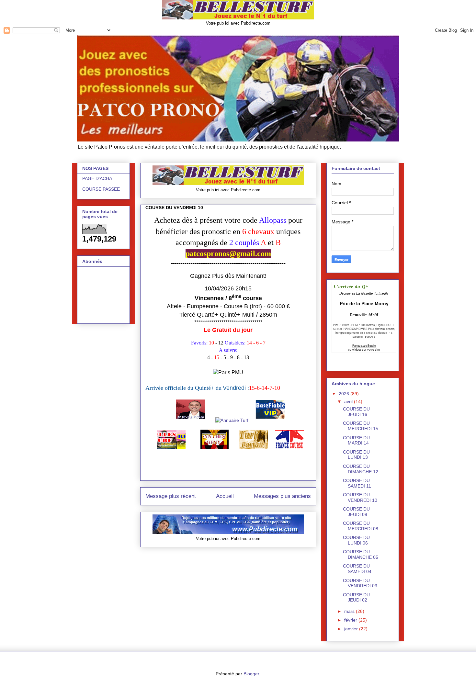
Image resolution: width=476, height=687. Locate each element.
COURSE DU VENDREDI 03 (360, 583)
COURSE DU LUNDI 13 (356, 454)
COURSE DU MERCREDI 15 (360, 426)
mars (350, 611)
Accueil (225, 496)
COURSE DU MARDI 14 (356, 440)
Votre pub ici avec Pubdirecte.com (238, 23)
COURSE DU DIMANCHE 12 (360, 469)
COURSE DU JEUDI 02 (356, 597)
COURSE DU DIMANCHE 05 (360, 554)
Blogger (251, 673)
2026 (344, 393)
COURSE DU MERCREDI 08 (360, 526)
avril (349, 401)
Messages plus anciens (282, 496)
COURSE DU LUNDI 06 (356, 540)
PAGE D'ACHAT (98, 178)
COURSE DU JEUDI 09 (356, 511)
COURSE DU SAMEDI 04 (357, 568)
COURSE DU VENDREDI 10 (360, 497)
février (351, 620)
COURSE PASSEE (101, 189)
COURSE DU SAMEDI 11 (357, 483)
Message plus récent (170, 496)
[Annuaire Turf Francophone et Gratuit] (232, 420)
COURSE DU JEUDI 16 (356, 411)
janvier (351, 628)
